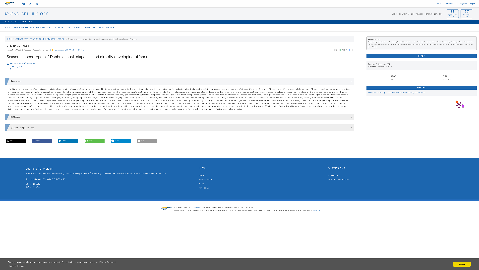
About (8, 27)
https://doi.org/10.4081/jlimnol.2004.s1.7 (70, 50)
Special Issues (104, 27)
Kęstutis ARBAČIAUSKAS (22, 63)
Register (463, 3)
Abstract (17, 81)
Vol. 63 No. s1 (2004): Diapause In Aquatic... (45, 39)
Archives (77, 27)
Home (9, 39)
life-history (409, 93)
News (201, 183)
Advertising (204, 188)
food (423, 93)
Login (472, 3)
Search (438, 3)
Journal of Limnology (26, 14)
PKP (152, 173)
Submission (333, 175)
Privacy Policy (316, 210)
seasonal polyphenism (386, 93)
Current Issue (62, 27)
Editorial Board (44, 27)
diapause (372, 93)
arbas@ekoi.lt (18, 66)
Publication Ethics (24, 27)
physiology (400, 93)
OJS (164, 173)
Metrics (16, 117)
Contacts (449, 3)
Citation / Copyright (23, 127)
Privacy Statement (107, 262)
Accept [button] (462, 264)
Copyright (89, 27)
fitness (417, 93)
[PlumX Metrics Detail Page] (459, 104)
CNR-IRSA (120, 173)
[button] (16, 141)
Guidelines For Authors (338, 179)
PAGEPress (85, 173)
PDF (422, 56)
